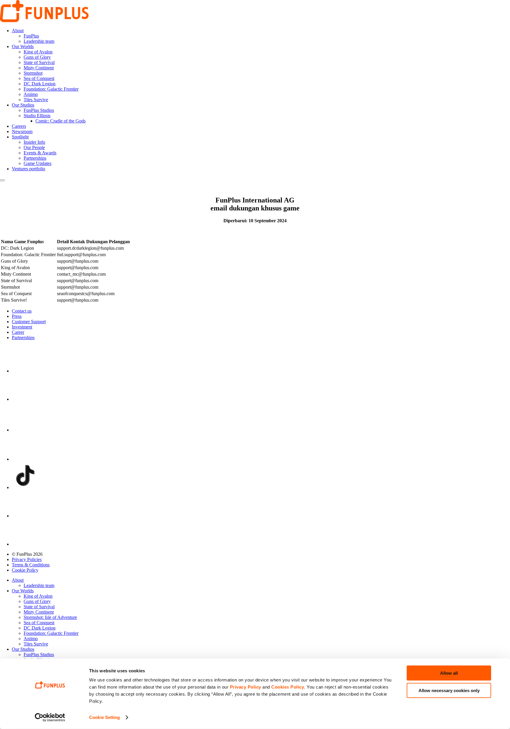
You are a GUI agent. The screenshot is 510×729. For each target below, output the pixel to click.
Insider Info (34, 142)
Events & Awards (40, 152)
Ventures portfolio (28, 168)
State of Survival (39, 62)
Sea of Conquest (39, 78)
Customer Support (29, 321)
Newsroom (22, 131)
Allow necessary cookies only (449, 690)
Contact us (22, 310)
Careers (19, 126)
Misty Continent (39, 67)
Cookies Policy (287, 686)
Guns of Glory (37, 57)
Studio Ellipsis (37, 115)
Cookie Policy (25, 570)
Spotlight (20, 136)
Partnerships (35, 158)
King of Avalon (38, 51)
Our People (34, 147)
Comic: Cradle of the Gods (60, 120)
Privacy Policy (245, 686)
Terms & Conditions (31, 564)
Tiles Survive (36, 99)
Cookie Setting (104, 717)
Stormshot (33, 73)
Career (18, 332)
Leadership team (39, 41)
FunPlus (31, 35)
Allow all (449, 673)
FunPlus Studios (39, 110)
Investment (22, 326)
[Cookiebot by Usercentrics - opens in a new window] (50, 717)
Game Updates (37, 163)
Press (17, 316)
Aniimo (31, 94)
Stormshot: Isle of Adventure (50, 617)
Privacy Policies (27, 559)
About (18, 30)
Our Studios (23, 104)
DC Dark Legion (39, 83)
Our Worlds (23, 46)
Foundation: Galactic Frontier (51, 88)
